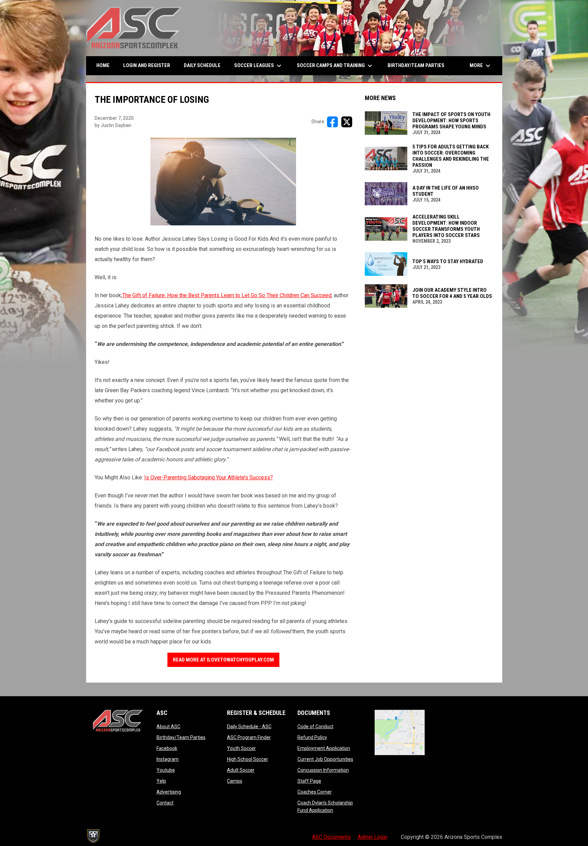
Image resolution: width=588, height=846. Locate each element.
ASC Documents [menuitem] (331, 837)
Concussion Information (323, 770)
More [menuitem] (481, 66)
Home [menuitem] (103, 65)
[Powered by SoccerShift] (93, 836)
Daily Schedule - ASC (249, 726)
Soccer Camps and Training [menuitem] (335, 66)
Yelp (161, 781)
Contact (165, 802)
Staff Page (309, 781)
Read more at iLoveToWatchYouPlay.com (223, 660)
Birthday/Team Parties (181, 737)
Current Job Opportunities (325, 759)
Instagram (168, 759)
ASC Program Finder (249, 737)
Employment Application (323, 748)
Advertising (169, 792)
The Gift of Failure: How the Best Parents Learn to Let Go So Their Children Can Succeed (226, 295)
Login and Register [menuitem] (149, 65)
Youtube (166, 770)
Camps (234, 781)
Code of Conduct (315, 726)
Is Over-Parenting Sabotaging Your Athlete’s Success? (208, 477)
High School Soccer (247, 759)
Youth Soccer (241, 748)
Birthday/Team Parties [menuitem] (416, 65)
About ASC (168, 726)
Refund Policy (312, 737)
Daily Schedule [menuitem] (202, 65)
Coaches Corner (314, 792)
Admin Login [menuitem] (372, 837)
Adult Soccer (241, 770)
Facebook (167, 748)
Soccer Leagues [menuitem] (258, 66)
